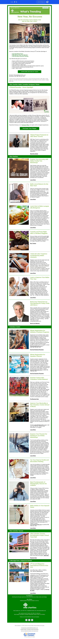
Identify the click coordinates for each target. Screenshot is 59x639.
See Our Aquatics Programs (37, 373)
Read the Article (34, 153)
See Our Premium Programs (37, 349)
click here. (46, 555)
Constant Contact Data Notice (32, 629)
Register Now (33, 557)
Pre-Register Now (34, 399)
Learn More (33, 179)
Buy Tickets (33, 243)
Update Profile (23, 629)
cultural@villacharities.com (40, 425)
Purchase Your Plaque (29, 128)
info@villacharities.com (31, 610)
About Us (38, 613)
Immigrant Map (25, 124)
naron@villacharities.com (36, 524)
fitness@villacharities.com (36, 346)
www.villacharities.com (41, 610)
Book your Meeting (35, 323)
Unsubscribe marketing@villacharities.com (29, 627)
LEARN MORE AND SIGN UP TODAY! (29, 71)
